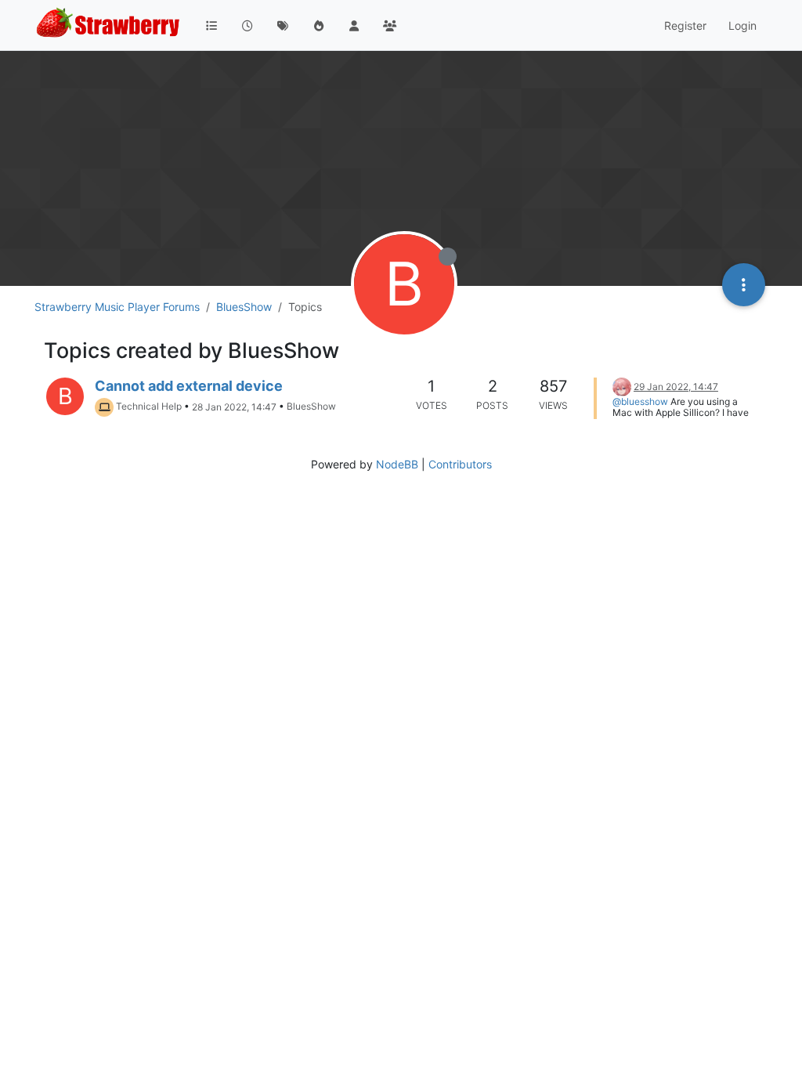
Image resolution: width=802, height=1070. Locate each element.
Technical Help (149, 407)
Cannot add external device (189, 386)
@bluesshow (640, 401)
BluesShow (311, 407)
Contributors (460, 464)
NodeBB (397, 464)
